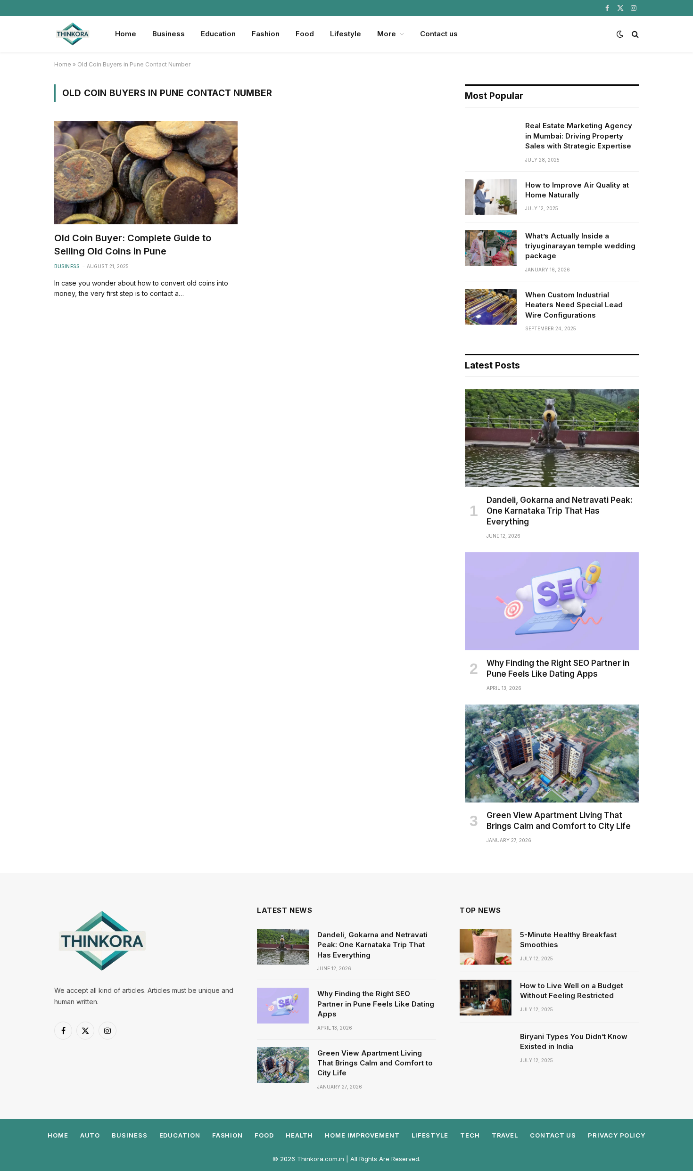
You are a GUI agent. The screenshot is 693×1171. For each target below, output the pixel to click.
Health (299, 1135)
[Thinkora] (72, 34)
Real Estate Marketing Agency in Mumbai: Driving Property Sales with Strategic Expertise (578, 135)
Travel (505, 1135)
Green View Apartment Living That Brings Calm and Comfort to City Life (559, 821)
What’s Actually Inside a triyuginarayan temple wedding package (580, 246)
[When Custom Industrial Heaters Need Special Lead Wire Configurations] (491, 307)
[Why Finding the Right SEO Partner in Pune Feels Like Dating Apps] (552, 601)
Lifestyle (345, 33)
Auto (90, 1135)
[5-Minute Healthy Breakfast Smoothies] (486, 947)
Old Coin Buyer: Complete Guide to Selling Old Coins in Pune (132, 244)
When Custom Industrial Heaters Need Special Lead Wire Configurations (574, 304)
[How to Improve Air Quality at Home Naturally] (491, 197)
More (386, 33)
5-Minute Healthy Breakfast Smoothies (568, 939)
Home (125, 33)
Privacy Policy (616, 1135)
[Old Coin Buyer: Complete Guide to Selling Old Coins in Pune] (146, 172)
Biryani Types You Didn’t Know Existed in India (573, 1041)
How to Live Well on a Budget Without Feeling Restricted (571, 990)
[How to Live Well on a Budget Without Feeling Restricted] (486, 997)
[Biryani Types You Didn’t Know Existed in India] (486, 1048)
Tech (470, 1135)
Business (168, 33)
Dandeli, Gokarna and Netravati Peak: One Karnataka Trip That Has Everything (560, 510)
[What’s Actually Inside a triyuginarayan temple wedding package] (491, 248)
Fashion (266, 33)
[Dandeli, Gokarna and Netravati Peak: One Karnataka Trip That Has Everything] (552, 438)
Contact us (439, 33)
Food (305, 33)
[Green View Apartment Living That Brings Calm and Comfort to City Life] (552, 753)
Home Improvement (362, 1135)
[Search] (634, 34)
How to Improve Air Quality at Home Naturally (577, 189)
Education (218, 33)
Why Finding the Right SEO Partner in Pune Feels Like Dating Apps (558, 668)
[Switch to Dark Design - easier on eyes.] (620, 34)
